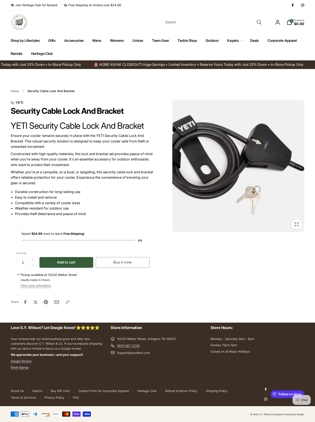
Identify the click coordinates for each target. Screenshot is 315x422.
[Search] (259, 22)
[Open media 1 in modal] (238, 166)
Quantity (21, 253)
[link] (34, 5)
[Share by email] (56, 302)
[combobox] (213, 22)
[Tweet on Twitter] (35, 302)
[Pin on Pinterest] (46, 302)
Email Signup (20, 367)
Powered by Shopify (294, 414)
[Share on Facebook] (25, 302)
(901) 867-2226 (128, 345)
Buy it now (122, 262)
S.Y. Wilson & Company (271, 414)
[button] (234, 40)
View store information (36, 285)
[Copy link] (67, 302)
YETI (17, 102)
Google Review (21, 361)
